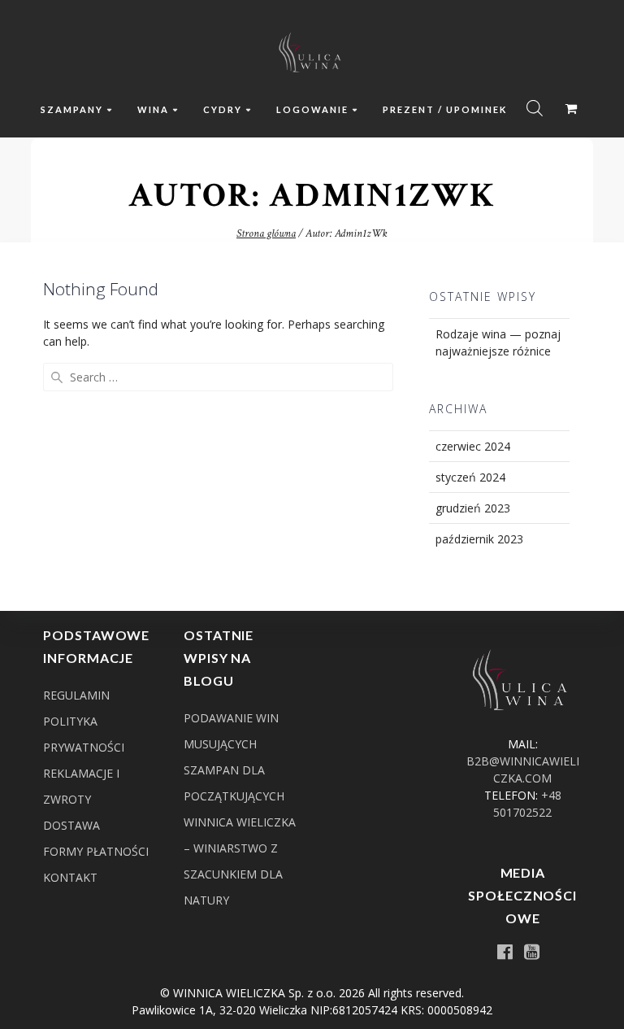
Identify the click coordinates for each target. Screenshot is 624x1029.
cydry (222, 109)
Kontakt (70, 877)
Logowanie (312, 109)
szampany (72, 109)
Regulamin (76, 695)
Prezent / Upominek (445, 109)
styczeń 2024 (470, 477)
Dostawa (71, 825)
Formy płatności (96, 851)
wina (153, 109)
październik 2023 (479, 539)
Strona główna (266, 233)
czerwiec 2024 (473, 446)
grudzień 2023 (473, 508)
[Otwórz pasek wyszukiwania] (534, 108)
